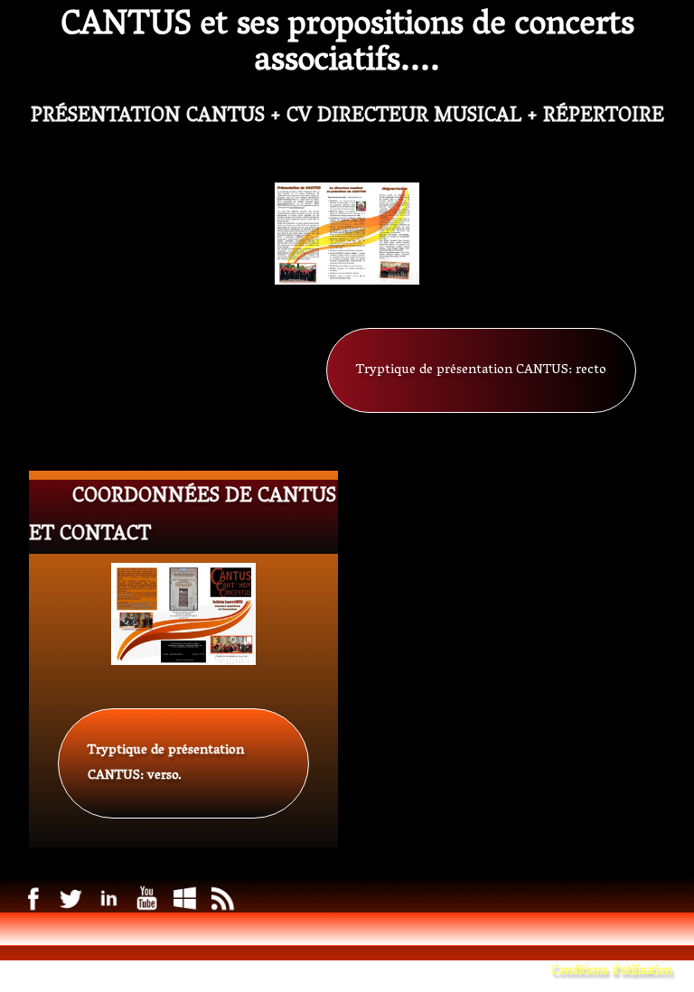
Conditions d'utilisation (611, 971)
